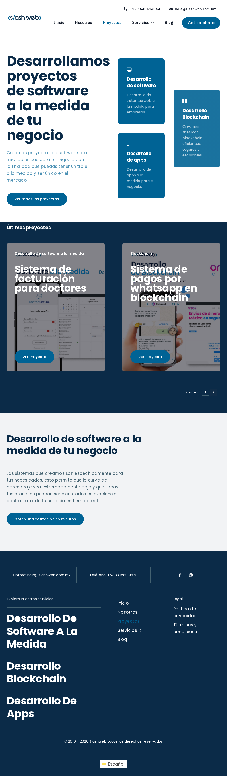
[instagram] (190, 575)
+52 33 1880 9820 (122, 575)
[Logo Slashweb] (25, 14)
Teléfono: (98, 575)
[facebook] (179, 575)
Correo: (20, 575)
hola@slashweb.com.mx (48, 575)
